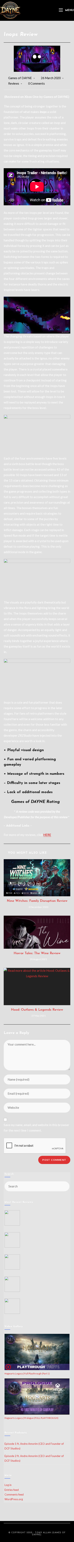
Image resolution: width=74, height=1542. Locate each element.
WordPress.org (14, 1499)
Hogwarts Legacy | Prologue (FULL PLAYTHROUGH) (31, 1418)
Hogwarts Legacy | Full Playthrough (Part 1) (27, 1373)
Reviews (13, 83)
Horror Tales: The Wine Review (37, 953)
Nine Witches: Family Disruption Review (37, 901)
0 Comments (36, 83)
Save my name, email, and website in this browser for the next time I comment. (36, 1127)
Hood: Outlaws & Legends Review (37, 1009)
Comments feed (14, 1494)
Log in (8, 1485)
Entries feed (12, 1489)
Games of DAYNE (20, 78)
